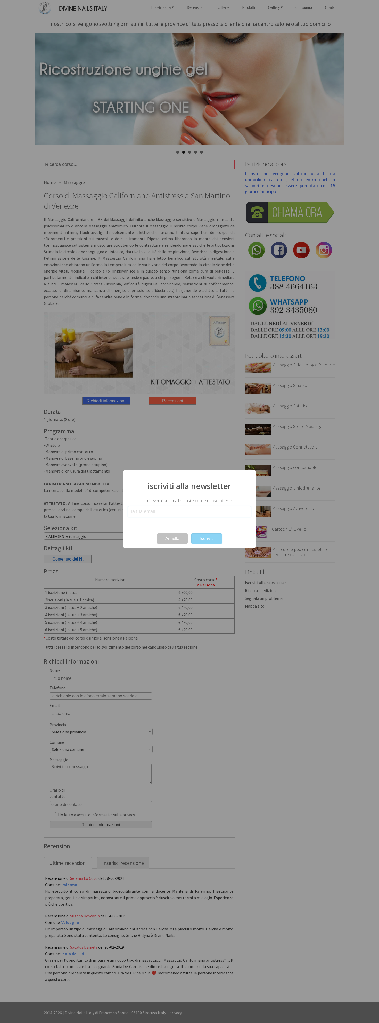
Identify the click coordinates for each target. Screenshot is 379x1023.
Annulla (172, 538)
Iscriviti (207, 538)
